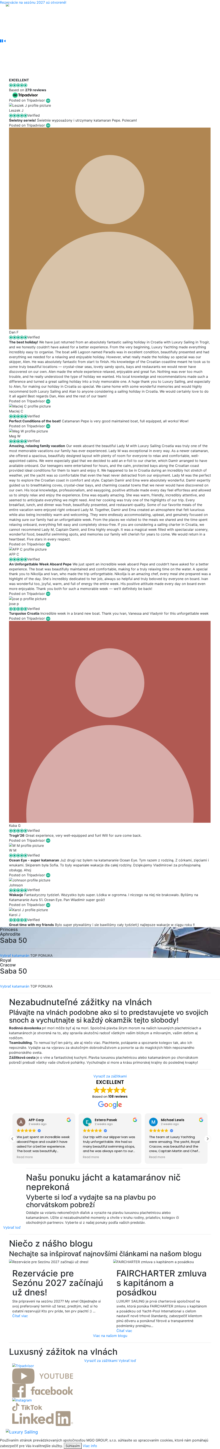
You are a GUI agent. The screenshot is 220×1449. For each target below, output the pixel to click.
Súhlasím (73, 1446)
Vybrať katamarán (14, 955)
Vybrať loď (12, 1227)
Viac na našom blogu (110, 1335)
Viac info (90, 1446)
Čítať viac (20, 1316)
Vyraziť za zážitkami (110, 1076)
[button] (207, 1139)
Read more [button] (25, 1157)
